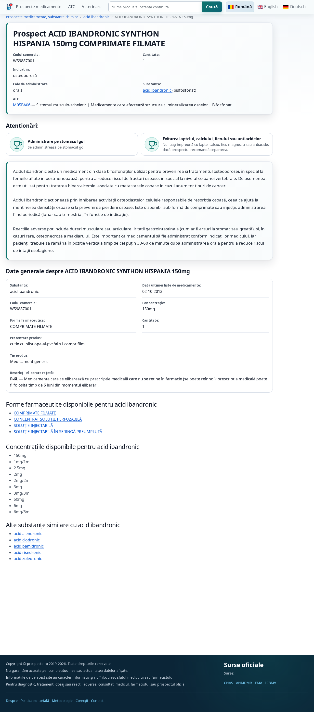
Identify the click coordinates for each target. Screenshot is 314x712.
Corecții (82, 700)
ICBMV (270, 682)
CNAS (228, 682)
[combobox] (155, 6)
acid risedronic (27, 552)
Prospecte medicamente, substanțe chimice (42, 16)
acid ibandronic (96, 16)
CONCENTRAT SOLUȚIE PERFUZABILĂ (48, 419)
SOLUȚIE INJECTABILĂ (33, 425)
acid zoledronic (28, 558)
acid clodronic (27, 540)
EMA (258, 682)
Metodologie (62, 700)
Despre (12, 700)
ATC (71, 6)
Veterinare (92, 6)
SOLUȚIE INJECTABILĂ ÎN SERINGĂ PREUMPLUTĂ (58, 431)
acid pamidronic (29, 546)
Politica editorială (35, 700)
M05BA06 (22, 105)
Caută (212, 7)
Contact (97, 700)
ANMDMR (244, 682)
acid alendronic (28, 533)
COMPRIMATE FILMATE (35, 413)
